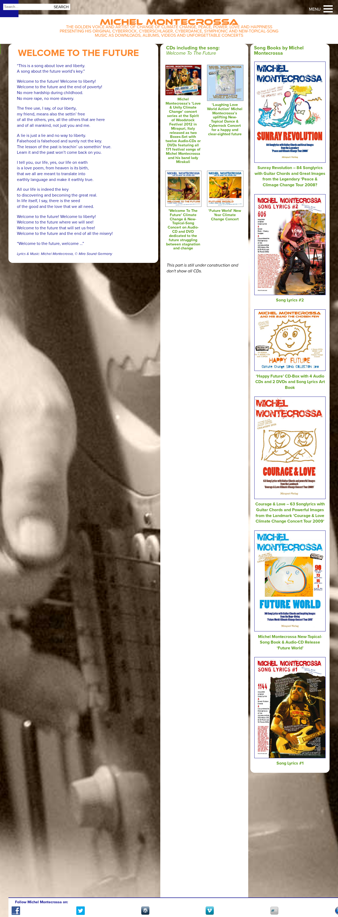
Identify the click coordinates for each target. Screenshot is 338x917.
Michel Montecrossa (169, 20)
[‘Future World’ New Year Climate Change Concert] (225, 205)
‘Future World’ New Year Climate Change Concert (224, 214)
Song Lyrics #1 (290, 763)
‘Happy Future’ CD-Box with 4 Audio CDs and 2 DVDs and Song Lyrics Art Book (290, 382)
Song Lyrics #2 (290, 300)
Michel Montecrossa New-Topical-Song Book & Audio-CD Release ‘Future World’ (290, 642)
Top (327, 897)
